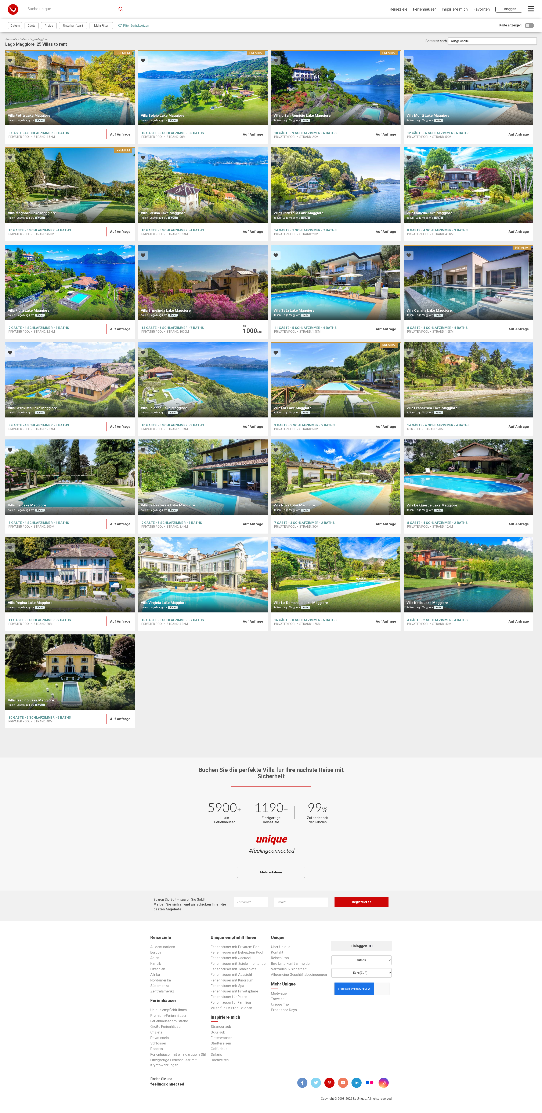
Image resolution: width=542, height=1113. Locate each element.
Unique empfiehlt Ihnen (168, 1010)
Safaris (216, 1054)
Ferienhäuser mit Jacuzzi (231, 958)
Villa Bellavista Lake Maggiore (32, 408)
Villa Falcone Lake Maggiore (164, 408)
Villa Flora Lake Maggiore (29, 310)
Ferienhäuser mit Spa (227, 986)
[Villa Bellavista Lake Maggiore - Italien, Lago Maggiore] (70, 380)
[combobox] (492, 41)
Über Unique (280, 947)
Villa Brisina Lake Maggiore (163, 213)
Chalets (156, 1032)
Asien (154, 958)
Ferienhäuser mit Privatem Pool (235, 947)
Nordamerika (160, 980)
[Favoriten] (10, 61)
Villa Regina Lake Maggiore (30, 603)
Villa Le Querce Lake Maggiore (431, 505)
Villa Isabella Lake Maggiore (429, 213)
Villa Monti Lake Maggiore (427, 115)
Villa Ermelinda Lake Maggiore (166, 310)
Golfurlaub (219, 1049)
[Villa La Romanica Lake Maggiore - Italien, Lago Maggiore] (336, 574)
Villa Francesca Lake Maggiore (432, 408)
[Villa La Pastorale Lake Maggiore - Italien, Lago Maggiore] (203, 477)
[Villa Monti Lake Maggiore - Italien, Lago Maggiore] (469, 87)
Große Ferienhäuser (166, 1026)
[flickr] (370, 1083)
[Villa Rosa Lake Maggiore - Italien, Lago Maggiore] (336, 477)
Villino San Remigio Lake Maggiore (302, 115)
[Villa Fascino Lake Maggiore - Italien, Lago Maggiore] (70, 672)
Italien (23, 39)
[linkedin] (358, 1083)
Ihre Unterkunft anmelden (291, 963)
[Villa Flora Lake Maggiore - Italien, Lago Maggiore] (70, 282)
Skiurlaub (218, 1032)
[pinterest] (331, 1083)
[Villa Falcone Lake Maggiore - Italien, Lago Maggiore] (203, 380)
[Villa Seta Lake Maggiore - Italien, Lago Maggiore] (336, 282)
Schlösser (158, 1043)
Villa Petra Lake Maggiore (29, 115)
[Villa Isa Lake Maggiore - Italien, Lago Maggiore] (336, 380)
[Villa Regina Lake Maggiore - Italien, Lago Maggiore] (70, 574)
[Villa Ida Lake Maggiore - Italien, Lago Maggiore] (70, 477)
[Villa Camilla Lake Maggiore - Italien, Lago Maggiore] (469, 282)
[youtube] (344, 1083)
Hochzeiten (220, 1060)
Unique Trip (280, 1004)
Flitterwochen (221, 1038)
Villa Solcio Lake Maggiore (162, 115)
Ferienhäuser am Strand (169, 1021)
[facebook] (304, 1083)
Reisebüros (280, 958)
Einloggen (359, 946)
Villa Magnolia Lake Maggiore (32, 213)
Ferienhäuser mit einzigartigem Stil (178, 1054)
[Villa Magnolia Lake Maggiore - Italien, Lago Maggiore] (70, 185)
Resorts (156, 1049)
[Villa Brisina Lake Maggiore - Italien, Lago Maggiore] (203, 185)
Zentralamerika (162, 991)
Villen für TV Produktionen (231, 1008)
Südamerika (159, 986)
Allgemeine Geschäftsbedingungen (299, 974)
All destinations (162, 947)
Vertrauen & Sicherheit (289, 969)
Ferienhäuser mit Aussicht (231, 974)
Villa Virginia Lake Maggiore (164, 603)
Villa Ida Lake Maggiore (27, 505)
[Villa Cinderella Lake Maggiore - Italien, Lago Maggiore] (336, 185)
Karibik (155, 963)
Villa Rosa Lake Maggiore (294, 505)
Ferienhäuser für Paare (229, 997)
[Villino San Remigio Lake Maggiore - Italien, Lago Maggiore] (336, 87)
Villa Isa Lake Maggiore (293, 408)
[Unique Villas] (13, 9)
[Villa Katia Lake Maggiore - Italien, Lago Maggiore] (469, 574)
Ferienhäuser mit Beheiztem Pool (237, 952)
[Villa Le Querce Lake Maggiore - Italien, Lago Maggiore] (469, 477)
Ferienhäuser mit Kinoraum (232, 980)
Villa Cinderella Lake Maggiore (299, 213)
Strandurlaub (221, 1026)
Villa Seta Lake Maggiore (294, 310)
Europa (155, 952)
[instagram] (385, 1083)
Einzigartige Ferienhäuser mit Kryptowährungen (173, 1062)
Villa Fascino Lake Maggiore (31, 700)
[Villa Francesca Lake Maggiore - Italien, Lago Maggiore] (469, 380)
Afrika (155, 974)
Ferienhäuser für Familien (231, 1002)
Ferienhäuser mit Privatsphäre (234, 991)
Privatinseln (159, 1038)
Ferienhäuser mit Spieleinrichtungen (239, 963)
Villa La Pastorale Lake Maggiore (168, 505)
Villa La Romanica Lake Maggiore (301, 603)
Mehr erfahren (271, 872)
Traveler (277, 999)
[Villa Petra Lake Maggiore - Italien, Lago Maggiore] (70, 87)
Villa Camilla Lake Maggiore (429, 310)
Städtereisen (221, 1043)
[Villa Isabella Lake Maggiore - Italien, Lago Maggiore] (469, 185)
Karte (40, 120)
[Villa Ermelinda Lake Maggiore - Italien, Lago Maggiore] (203, 282)
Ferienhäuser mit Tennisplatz (233, 969)
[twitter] (317, 1083)
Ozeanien (157, 969)
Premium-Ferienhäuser (168, 1015)
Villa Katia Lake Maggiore (427, 603)
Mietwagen (280, 993)
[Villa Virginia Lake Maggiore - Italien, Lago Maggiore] (203, 574)
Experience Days (284, 1010)
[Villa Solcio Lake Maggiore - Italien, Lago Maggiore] (203, 87)
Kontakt (277, 952)
